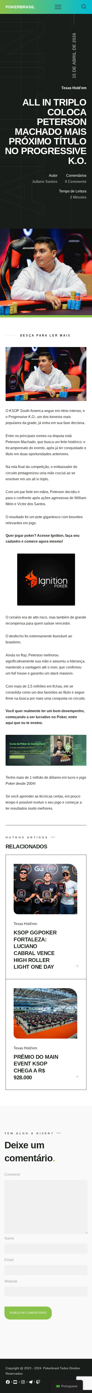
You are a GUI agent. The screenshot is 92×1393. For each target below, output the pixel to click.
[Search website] (83, 7)
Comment (12, 1174)
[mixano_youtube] (15, 1383)
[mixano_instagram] (23, 1383)
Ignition (57, 535)
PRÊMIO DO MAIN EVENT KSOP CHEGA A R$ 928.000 (36, 1067)
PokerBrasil (20, 7)
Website (10, 1281)
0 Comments (75, 181)
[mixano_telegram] (30, 1383)
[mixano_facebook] (7, 1383)
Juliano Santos (44, 181)
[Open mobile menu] (58, 7)
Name (9, 1238)
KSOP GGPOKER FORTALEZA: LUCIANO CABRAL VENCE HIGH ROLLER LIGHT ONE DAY (35, 949)
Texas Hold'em (73, 88)
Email (9, 1260)
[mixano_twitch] (38, 1383)
